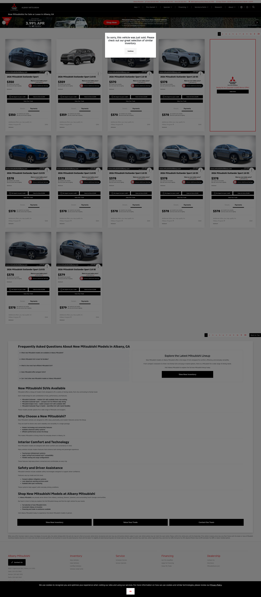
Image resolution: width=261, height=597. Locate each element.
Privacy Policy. (216, 585)
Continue (130, 51)
